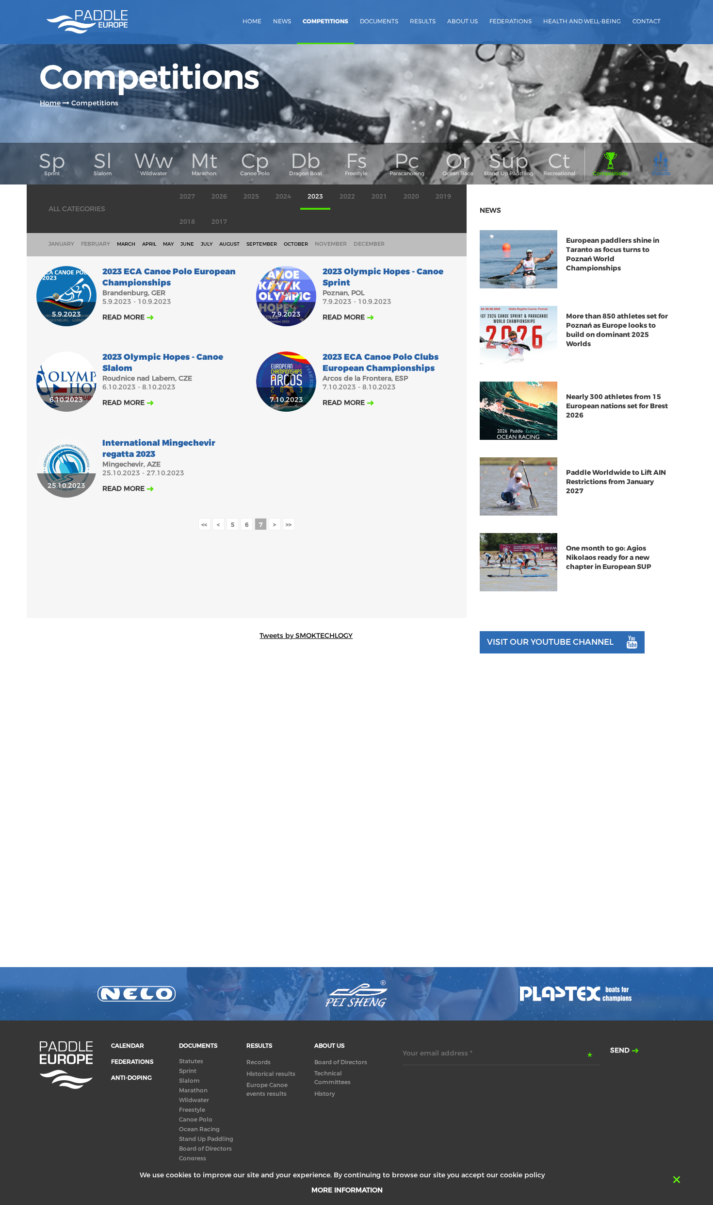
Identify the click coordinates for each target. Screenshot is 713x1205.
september (261, 244)
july (206, 244)
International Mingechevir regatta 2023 (158, 448)
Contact (646, 21)
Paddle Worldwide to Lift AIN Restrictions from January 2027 (616, 482)
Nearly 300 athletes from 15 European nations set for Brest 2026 (617, 406)
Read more (123, 317)
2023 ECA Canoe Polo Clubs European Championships (380, 362)
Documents (379, 21)
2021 (379, 196)
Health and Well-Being (582, 21)
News (282, 21)
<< (204, 524)
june (187, 244)
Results (423, 21)
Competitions (325, 21)
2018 (187, 221)
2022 (347, 196)
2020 (411, 196)
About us (462, 21)
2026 (219, 196)
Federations (510, 21)
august (229, 244)
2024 (283, 196)
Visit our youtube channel (550, 642)
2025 (251, 196)
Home (252, 21)
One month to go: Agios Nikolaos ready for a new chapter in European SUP (608, 557)
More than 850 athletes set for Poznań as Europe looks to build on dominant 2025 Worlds (617, 330)
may (168, 244)
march (126, 244)
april (149, 244)
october (296, 244)
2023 (315, 196)
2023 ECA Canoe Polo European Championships (169, 277)
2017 (219, 221)
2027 (187, 196)
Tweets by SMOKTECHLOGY (306, 635)
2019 (443, 196)
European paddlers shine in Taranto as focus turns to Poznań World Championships (612, 254)
